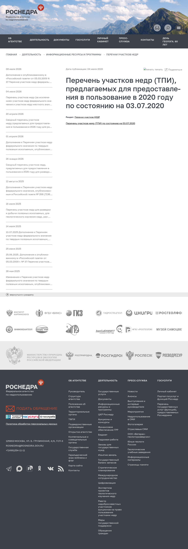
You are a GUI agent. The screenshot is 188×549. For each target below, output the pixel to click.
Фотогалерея (135, 424)
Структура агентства (74, 397)
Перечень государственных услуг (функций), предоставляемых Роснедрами (167, 410)
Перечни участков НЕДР (87, 117)
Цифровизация (107, 482)
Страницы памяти (138, 464)
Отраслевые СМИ (138, 429)
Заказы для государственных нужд (108, 447)
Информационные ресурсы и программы (109, 407)
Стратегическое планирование (107, 469)
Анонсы (132, 396)
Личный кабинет (167, 391)
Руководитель (76, 391)
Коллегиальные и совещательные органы (78, 439)
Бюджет (102, 434)
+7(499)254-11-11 (15, 450)
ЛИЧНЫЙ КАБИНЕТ (103, 40)
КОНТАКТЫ (147, 39)
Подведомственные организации (80, 425)
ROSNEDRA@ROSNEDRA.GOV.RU (25, 445)
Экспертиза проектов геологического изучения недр (107, 492)
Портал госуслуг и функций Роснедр (168, 397)
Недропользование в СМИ (139, 418)
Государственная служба (78, 449)
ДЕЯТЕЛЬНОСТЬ (39, 39)
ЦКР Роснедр (106, 414)
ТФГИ (71, 419)
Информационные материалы (138, 458)
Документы (104, 399)
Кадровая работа (108, 439)
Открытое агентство (80, 431)
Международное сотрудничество (108, 476)
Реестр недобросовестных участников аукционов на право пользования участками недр (110, 508)
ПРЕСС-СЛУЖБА (124, 40)
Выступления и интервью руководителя (136, 404)
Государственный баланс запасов (108, 461)
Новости (133, 391)
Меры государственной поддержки (108, 522)
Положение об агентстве (76, 405)
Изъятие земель (107, 454)
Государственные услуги (108, 393)
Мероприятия (136, 411)
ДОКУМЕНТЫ (61, 39)
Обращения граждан (105, 532)
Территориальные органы (78, 413)
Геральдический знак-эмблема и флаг (77, 457)
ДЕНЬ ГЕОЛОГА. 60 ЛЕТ (170, 41)
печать (159, 69)
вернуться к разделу (22, 294)
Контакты (74, 470)
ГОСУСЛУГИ (82, 39)
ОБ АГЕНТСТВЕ (15, 40)
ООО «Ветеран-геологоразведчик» (139, 435)
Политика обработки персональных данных (31, 423)
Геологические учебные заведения (139, 451)
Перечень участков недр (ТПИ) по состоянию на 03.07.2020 (100, 123)
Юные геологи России (136, 443)
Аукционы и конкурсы (105, 420)
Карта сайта (75, 465)
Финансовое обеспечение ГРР (108, 428)
